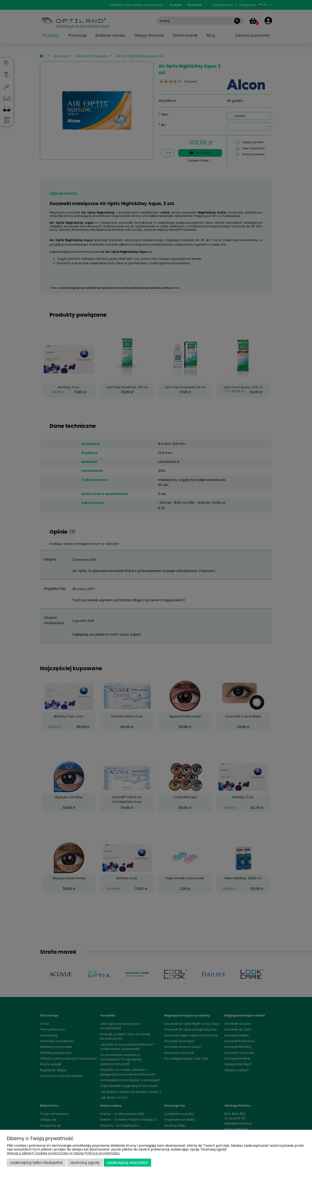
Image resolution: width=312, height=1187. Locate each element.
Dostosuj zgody (85, 1162)
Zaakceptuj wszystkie (127, 1162)
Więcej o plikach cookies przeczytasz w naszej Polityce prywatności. (63, 1153)
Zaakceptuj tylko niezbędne (36, 1162)
